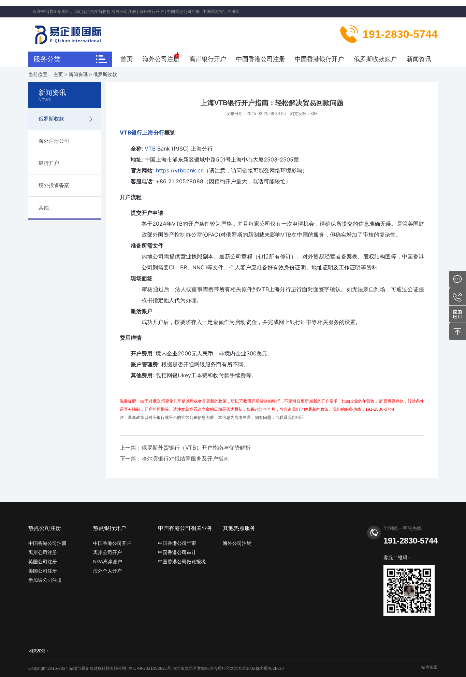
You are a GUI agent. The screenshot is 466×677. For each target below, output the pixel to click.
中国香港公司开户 (112, 543)
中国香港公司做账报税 (182, 562)
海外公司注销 (237, 543)
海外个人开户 (107, 571)
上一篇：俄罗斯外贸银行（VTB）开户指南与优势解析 (185, 448)
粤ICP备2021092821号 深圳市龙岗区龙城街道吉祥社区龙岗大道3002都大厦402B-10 (206, 668)
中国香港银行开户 (319, 59)
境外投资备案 (54, 185)
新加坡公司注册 (45, 580)
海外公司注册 (161, 59)
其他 (44, 207)
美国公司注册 (42, 571)
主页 (58, 74)
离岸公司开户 (107, 552)
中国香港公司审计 (177, 552)
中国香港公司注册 (260, 59)
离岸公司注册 (42, 552)
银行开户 (49, 163)
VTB (150, 148)
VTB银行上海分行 (142, 132)
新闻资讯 (419, 59)
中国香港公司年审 (177, 543)
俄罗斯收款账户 (375, 59)
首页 (126, 59)
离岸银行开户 (207, 59)
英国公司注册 (42, 562)
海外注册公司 (54, 141)
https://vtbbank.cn (180, 170)
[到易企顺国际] (75, 33)
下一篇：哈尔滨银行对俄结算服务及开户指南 (174, 459)
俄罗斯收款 (105, 74)
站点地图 (429, 667)
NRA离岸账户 (107, 562)
